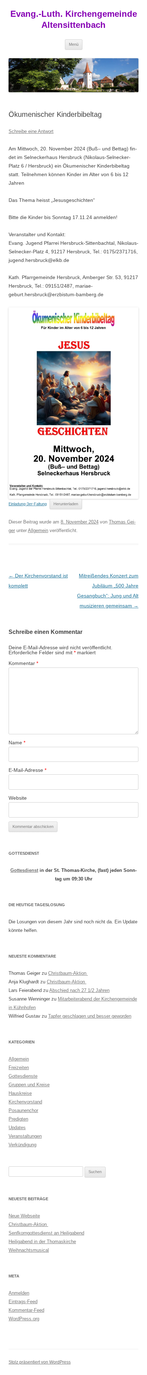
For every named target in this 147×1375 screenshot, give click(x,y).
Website (18, 798)
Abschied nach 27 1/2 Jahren (79, 990)
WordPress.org (24, 1318)
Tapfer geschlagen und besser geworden (89, 1016)
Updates (17, 1127)
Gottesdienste (23, 1076)
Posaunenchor (23, 1110)
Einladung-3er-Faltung (28, 504)
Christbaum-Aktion (68, 973)
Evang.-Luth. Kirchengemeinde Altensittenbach (73, 19)
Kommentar (23, 663)
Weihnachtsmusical (29, 1250)
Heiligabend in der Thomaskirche (42, 1241)
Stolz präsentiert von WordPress (40, 1362)
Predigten (18, 1119)
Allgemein (38, 530)
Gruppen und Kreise (29, 1084)
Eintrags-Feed (23, 1301)
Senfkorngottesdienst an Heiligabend (46, 1233)
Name (17, 742)
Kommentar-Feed (26, 1310)
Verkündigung (22, 1144)
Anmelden (19, 1293)
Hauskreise (20, 1093)
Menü (73, 44)
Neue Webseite (24, 1215)
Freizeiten (19, 1067)
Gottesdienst (24, 870)
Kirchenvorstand (25, 1102)
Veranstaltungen (25, 1136)
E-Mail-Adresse (27, 770)
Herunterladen (66, 504)
